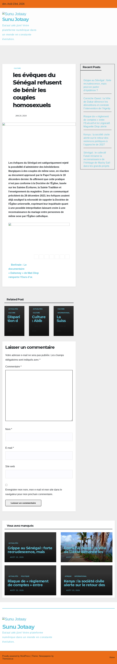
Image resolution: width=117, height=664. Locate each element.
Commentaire (13, 366)
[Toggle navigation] (112, 50)
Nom (8, 429)
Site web (10, 466)
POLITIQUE (25, 576)
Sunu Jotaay (15, 19)
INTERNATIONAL (64, 313)
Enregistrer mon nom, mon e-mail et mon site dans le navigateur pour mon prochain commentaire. (33, 491)
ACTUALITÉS (13, 309)
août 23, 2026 (17, 557)
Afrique (68, 576)
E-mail (9, 448)
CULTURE (17, 68)
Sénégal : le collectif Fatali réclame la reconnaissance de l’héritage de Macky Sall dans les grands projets (96, 159)
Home (112, 657)
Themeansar (7, 659)
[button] (100, 50)
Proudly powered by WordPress (16, 656)
